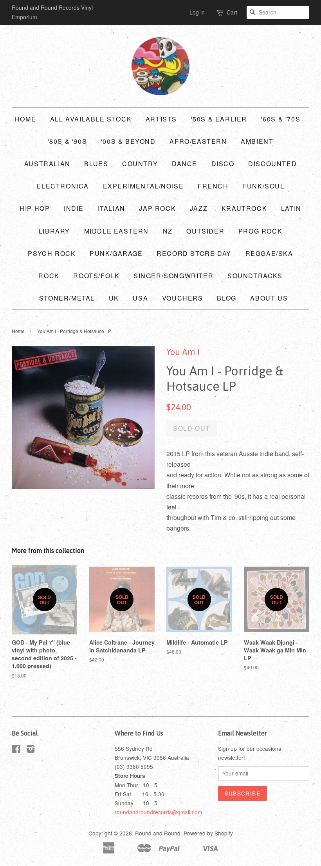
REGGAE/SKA (269, 253)
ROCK (48, 275)
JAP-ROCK (157, 208)
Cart (232, 12)
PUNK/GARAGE (116, 253)
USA (140, 298)
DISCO (222, 163)
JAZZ (198, 208)
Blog (226, 298)
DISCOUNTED (272, 163)
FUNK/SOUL (263, 185)
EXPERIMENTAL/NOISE (143, 185)
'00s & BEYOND (128, 141)
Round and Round (157, 833)
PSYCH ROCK (52, 253)
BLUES (96, 163)
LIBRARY (54, 231)
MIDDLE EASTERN (116, 231)
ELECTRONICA (62, 185)
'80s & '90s (67, 141)
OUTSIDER (205, 231)
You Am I (183, 352)
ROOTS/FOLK (96, 275)
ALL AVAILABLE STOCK (91, 118)
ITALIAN (111, 208)
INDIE (74, 208)
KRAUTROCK (244, 208)
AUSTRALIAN (47, 163)
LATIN (291, 208)
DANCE (184, 163)
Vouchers (182, 298)
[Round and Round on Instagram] (30, 750)
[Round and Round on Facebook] (16, 750)
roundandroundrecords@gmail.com (158, 812)
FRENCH (213, 185)
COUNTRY (140, 163)
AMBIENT (257, 141)
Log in (197, 12)
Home (25, 118)
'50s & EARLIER (219, 118)
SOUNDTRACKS (255, 275)
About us (269, 298)
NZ (168, 231)
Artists (161, 118)
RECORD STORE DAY (194, 253)
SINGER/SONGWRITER (173, 275)
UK (114, 298)
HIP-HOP (35, 208)
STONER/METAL (67, 298)
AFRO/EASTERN (198, 141)
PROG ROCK (260, 231)
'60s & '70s (281, 118)
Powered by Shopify (208, 833)
